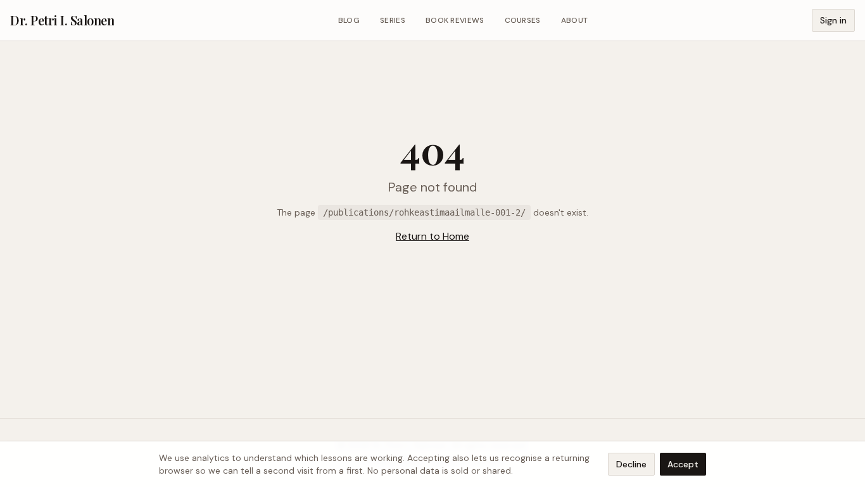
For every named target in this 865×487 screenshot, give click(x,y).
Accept (682, 464)
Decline (631, 464)
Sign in (833, 20)
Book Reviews (455, 20)
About (574, 20)
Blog (349, 20)
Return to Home (432, 236)
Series (392, 20)
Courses (523, 20)
